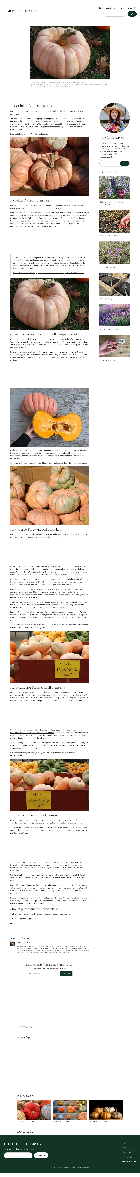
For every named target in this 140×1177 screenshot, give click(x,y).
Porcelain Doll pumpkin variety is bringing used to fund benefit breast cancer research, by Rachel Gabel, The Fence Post (48, 273)
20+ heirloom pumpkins (98, 1121)
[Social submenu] (111, 8)
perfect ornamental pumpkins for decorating (45, 127)
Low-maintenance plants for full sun (112, 329)
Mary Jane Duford (42, 82)
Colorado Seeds (40, 215)
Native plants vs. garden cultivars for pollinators (111, 203)
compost (16, 870)
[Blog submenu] (103, 8)
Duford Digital (75, 1168)
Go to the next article (25, 1132)
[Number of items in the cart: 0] (134, 8)
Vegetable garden (79, 82)
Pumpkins (71, 82)
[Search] (132, 14)
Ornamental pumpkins (25, 1121)
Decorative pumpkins (61, 1121)
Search (41, 1155)
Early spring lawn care (107, 267)
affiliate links (80, 84)
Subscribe (66, 973)
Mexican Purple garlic (107, 360)
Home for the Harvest (19, 11)
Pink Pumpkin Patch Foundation (40, 218)
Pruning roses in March (108, 236)
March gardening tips (107, 298)
